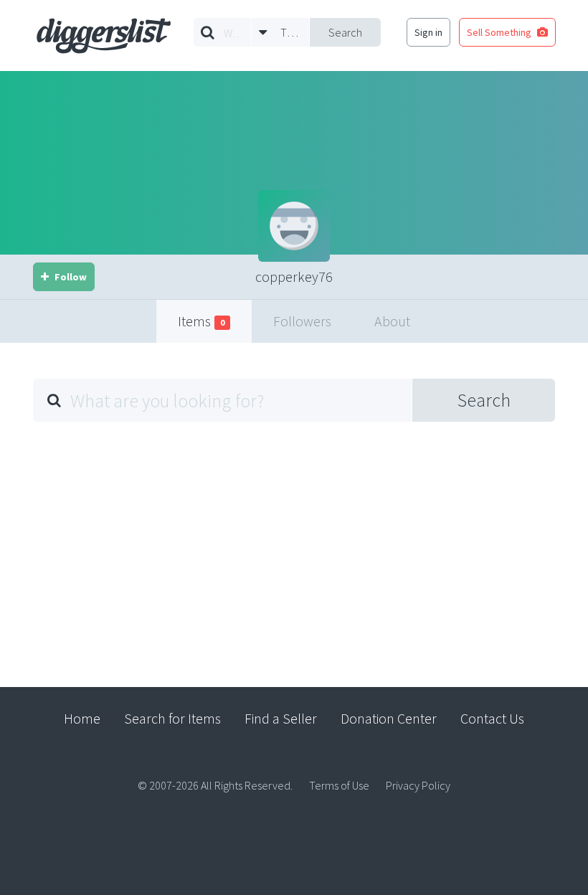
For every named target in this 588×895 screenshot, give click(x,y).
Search (345, 32)
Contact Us (492, 718)
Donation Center (389, 718)
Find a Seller (281, 718)
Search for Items (172, 718)
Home (82, 718)
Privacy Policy (418, 785)
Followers (302, 321)
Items (201, 321)
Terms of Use (339, 785)
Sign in (428, 32)
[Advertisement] (294, 543)
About (392, 321)
